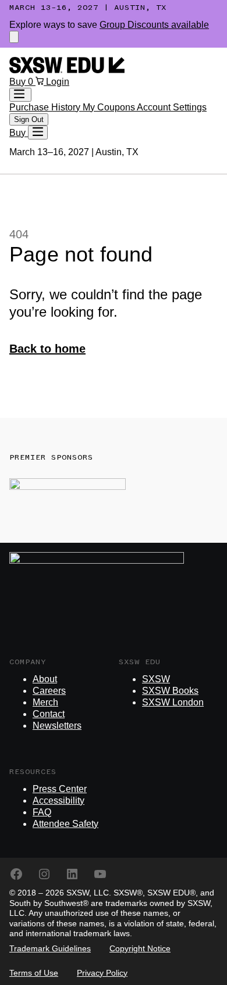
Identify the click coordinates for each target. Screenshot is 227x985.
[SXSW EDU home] (67, 70)
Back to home (47, 348)
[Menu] (38, 132)
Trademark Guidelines (50, 948)
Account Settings (172, 107)
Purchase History (46, 107)
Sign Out (29, 119)
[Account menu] (20, 95)
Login (57, 82)
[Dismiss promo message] (14, 37)
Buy (18, 82)
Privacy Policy (102, 972)
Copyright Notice (140, 948)
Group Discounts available (154, 25)
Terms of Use (33, 972)
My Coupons (110, 107)
